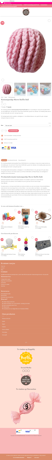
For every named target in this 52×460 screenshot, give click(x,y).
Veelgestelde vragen (5, 279)
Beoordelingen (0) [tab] (22, 160)
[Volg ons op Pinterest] (28, 371)
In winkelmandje (13, 131)
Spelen (6, 97)
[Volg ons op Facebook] (23, 371)
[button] (45, 11)
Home (2, 97)
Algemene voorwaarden (6, 281)
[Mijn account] (1, 11)
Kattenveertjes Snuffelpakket (6, 227)
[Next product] (2, 104)
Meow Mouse (36, 172)
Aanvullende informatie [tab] (12, 160)
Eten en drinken (5, 329)
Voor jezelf (4, 335)
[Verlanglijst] (4, 11)
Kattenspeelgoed (11, 97)
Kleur (2, 125)
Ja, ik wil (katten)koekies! (18, 457)
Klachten (3, 286)
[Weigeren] (50, 457)
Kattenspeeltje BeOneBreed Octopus (8, 254)
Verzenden (3, 283)
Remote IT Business (37, 435)
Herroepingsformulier (5, 294)
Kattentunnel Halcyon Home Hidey (42, 254)
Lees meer (36, 457)
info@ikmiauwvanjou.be (6, 274)
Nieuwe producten (6, 319)
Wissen (50, 123)
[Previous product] (5, 104)
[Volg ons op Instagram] (26, 371)
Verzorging (4, 332)
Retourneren (4, 295)
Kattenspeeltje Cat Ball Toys (23, 227)
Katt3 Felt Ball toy (21, 254)
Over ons (3, 266)
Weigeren (29, 457)
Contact (3, 268)
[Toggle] (49, 321)
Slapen (3, 324)
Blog (2, 270)
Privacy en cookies (5, 284)
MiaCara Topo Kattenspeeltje (41, 227)
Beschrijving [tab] (4, 160)
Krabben (4, 327)
